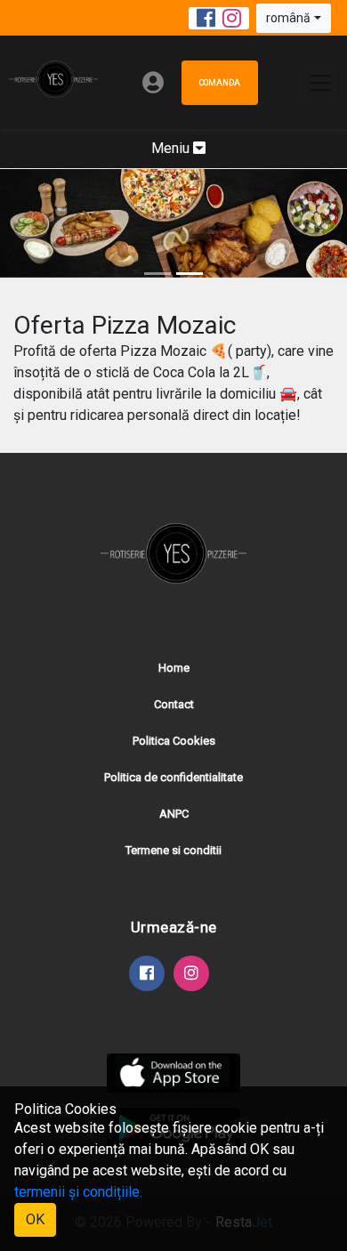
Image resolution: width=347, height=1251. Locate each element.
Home (174, 667)
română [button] (288, 18)
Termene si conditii (173, 850)
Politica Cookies (174, 740)
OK (35, 1219)
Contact (174, 704)
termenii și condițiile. (78, 1191)
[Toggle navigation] (320, 83)
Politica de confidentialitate (173, 777)
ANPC (174, 813)
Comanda (219, 82)
